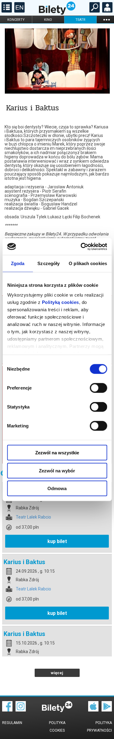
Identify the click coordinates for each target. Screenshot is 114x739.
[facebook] (7, 710)
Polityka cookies (57, 727)
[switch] (98, 388)
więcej (57, 673)
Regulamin (12, 723)
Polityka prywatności (99, 727)
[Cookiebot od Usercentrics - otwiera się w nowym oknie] (81, 246)
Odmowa (57, 488)
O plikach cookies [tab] (88, 263)
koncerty (16, 20)
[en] (19, 11)
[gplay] (107, 710)
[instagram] (21, 710)
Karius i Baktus (24, 562)
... (106, 19)
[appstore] (93, 710)
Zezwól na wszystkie (57, 452)
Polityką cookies (60, 302)
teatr (80, 20)
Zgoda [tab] (18, 263)
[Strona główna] (57, 13)
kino (48, 20)
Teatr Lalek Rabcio (33, 517)
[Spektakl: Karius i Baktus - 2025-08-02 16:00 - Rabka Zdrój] (57, 61)
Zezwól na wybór (57, 470)
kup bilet (57, 541)
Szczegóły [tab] (48, 263)
